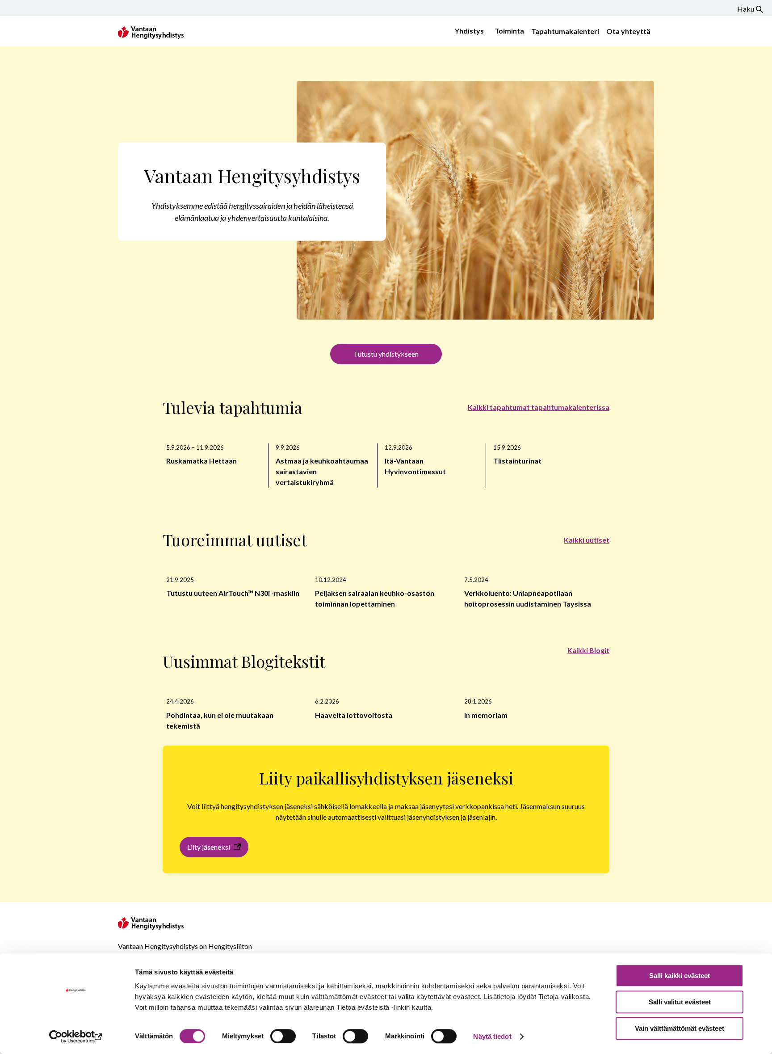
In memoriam (486, 715)
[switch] (283, 1036)
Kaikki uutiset (586, 539)
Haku (745, 8)
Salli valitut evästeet (680, 1002)
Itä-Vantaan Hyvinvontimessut (415, 466)
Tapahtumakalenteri (565, 31)
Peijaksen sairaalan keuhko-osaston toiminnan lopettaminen (374, 598)
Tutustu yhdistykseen (386, 354)
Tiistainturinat (517, 460)
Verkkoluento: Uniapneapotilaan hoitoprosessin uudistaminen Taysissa (527, 598)
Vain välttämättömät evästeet (679, 1028)
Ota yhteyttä (628, 31)
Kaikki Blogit (588, 650)
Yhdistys (469, 30)
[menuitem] (467, 31)
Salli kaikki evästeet (679, 975)
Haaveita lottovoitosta (354, 715)
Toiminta (509, 30)
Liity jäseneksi (208, 847)
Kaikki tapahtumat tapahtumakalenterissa (538, 407)
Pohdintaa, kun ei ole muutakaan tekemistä (219, 720)
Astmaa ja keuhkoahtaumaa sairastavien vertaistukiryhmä (322, 471)
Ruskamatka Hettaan (201, 460)
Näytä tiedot (492, 1036)
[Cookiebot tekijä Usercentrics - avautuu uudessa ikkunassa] (76, 1036)
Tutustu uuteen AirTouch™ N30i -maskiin (232, 593)
